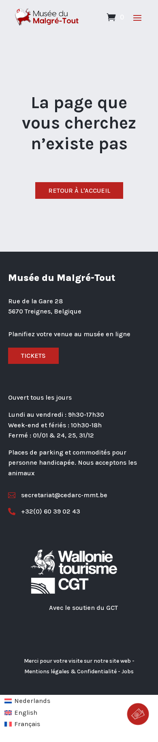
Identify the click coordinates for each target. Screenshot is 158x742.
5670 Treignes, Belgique (44, 311)
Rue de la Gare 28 (35, 301)
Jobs (128, 671)
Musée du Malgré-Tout (61, 277)
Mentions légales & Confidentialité (70, 671)
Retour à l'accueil (79, 190)
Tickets (33, 355)
